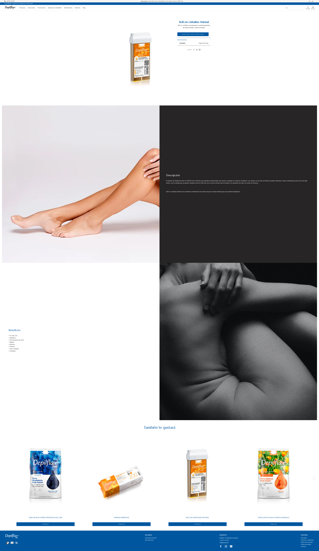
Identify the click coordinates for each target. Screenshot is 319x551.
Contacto (303, 546)
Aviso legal (304, 538)
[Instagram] (226, 546)
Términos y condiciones (307, 540)
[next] (314, 477)
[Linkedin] (199, 50)
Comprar (45, 524)
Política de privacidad (307, 542)
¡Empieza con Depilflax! (55, 8)
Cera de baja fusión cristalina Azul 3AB (45, 517)
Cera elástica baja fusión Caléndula (273, 517)
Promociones (41, 8)
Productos (22, 8)
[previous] (5, 477)
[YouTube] (231, 546)
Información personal (150, 538)
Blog (84, 8)
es (309, 1)
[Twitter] (197, 50)
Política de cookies (306, 544)
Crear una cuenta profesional (193, 34)
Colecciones (31, 8)
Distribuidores (68, 8)
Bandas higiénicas (121, 517)
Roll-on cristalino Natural (197, 517)
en (312, 1)
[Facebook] (194, 50)
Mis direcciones (149, 540)
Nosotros (77, 8)
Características (182, 40)
